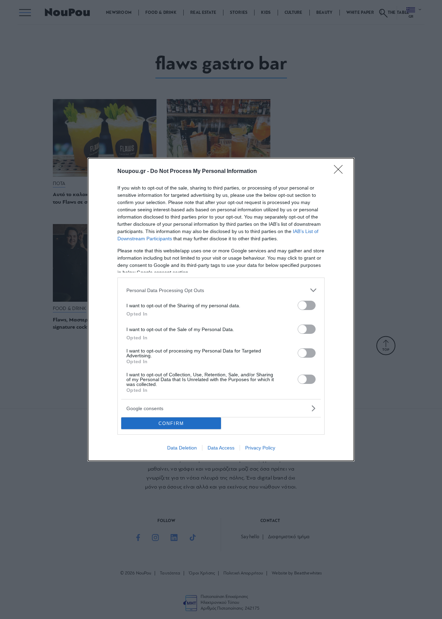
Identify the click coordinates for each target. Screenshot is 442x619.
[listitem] (221, 290)
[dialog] (221, 309)
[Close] (340, 171)
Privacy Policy (260, 448)
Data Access (221, 448)
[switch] (307, 305)
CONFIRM (171, 423)
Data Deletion (182, 448)
